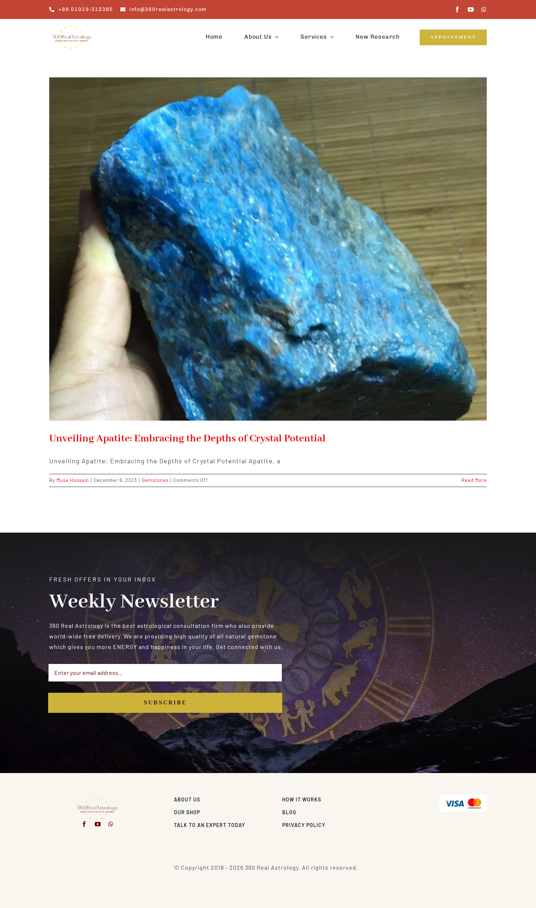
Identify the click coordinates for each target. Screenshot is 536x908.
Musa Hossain (73, 480)
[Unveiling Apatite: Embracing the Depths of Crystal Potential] (268, 249)
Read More (474, 480)
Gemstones (155, 480)
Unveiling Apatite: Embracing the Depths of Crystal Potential (187, 438)
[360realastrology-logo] (71, 27)
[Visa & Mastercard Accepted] (463, 797)
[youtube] (471, 9)
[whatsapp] (484, 9)
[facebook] (457, 9)
